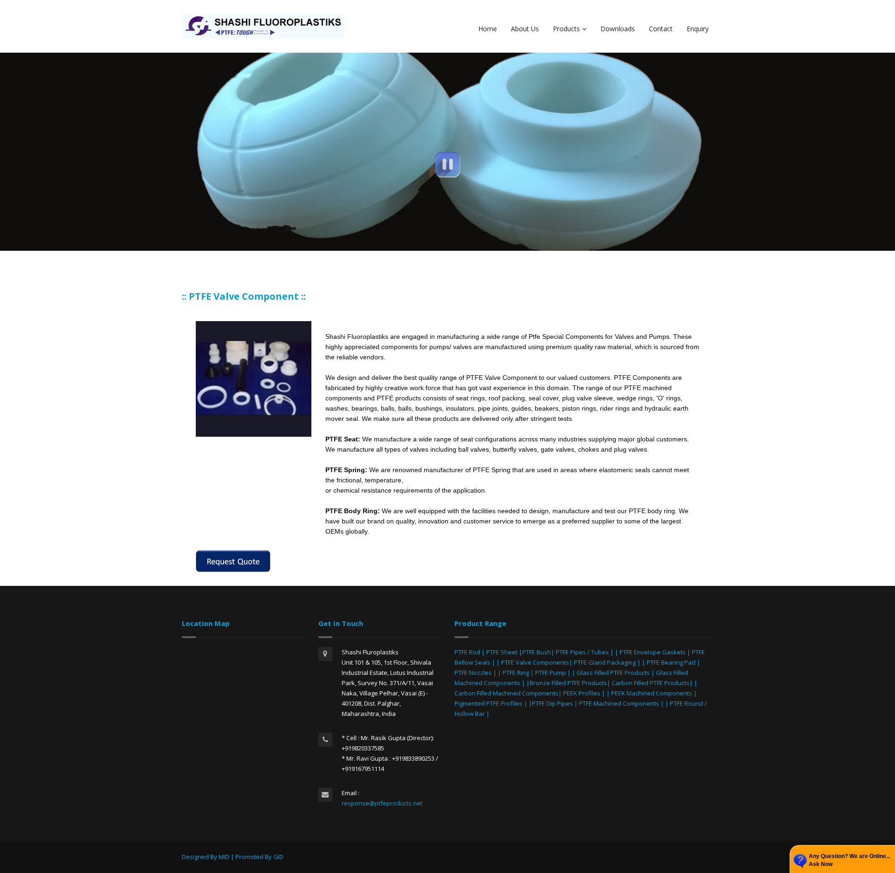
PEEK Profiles (581, 693)
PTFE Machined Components (619, 703)
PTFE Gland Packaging (605, 662)
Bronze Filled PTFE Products (568, 683)
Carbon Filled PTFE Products (650, 683)
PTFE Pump (550, 672)
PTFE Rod (467, 652)
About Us (525, 28)
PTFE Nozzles (473, 672)
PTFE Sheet (501, 652)
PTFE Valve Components (535, 662)
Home (487, 28)
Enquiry (698, 28)
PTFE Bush (536, 652)
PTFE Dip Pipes (552, 703)
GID (278, 856)
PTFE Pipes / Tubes (582, 652)
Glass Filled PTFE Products (613, 672)
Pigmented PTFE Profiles (489, 703)
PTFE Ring (516, 672)
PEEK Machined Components (651, 693)
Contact (661, 28)
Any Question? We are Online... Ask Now (849, 860)
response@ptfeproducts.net (382, 803)
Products (566, 28)
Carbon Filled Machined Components (506, 693)
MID (224, 856)
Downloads (617, 28)
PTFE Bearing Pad (671, 662)
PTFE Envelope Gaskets (653, 652)
